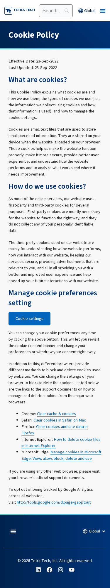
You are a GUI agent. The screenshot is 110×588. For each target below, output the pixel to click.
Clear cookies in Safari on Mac (59, 420)
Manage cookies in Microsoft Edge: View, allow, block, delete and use (61, 455)
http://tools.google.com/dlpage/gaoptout (54, 502)
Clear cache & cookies (56, 414)
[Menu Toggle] (103, 11)
